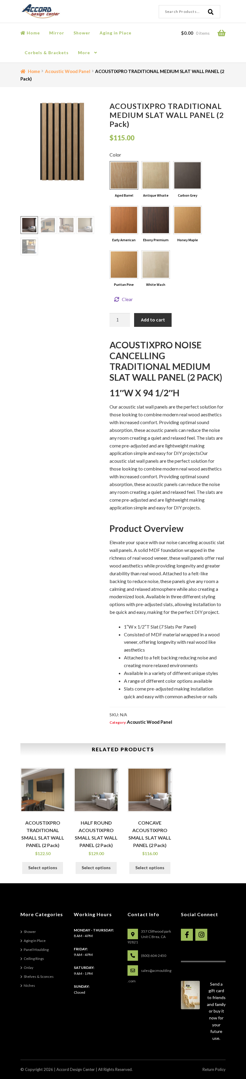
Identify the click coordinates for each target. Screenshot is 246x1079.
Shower (82, 32)
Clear (127, 299)
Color (115, 154)
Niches (29, 985)
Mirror (56, 32)
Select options (42, 867)
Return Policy (214, 1069)
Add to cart (153, 320)
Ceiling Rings (34, 958)
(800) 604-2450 (153, 955)
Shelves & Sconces (39, 976)
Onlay (28, 967)
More (84, 52)
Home (33, 32)
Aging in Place (115, 32)
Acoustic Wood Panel (67, 71)
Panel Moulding (36, 949)
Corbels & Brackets (47, 52)
